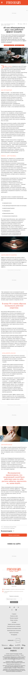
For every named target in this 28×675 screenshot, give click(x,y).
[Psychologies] (13, 2)
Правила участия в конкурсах (14, 624)
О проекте (14, 614)
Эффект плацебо (8, 66)
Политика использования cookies (14, 628)
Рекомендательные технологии (14, 630)
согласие (7, 589)
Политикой (7, 591)
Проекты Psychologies (14, 632)
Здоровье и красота (19, 45)
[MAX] (10, 607)
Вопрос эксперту (14, 620)
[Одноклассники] (12, 609)
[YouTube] (16, 609)
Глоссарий (14, 622)
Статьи (2, 23)
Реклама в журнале (14, 618)
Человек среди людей (9, 45)
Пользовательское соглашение (14, 626)
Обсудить (21, 23)
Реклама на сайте (14, 616)
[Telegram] (14, 607)
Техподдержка (14, 634)
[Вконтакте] (18, 607)
